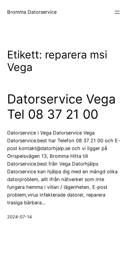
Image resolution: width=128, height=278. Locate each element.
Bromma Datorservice (32, 12)
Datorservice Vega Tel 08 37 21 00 (61, 106)
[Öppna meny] (117, 12)
